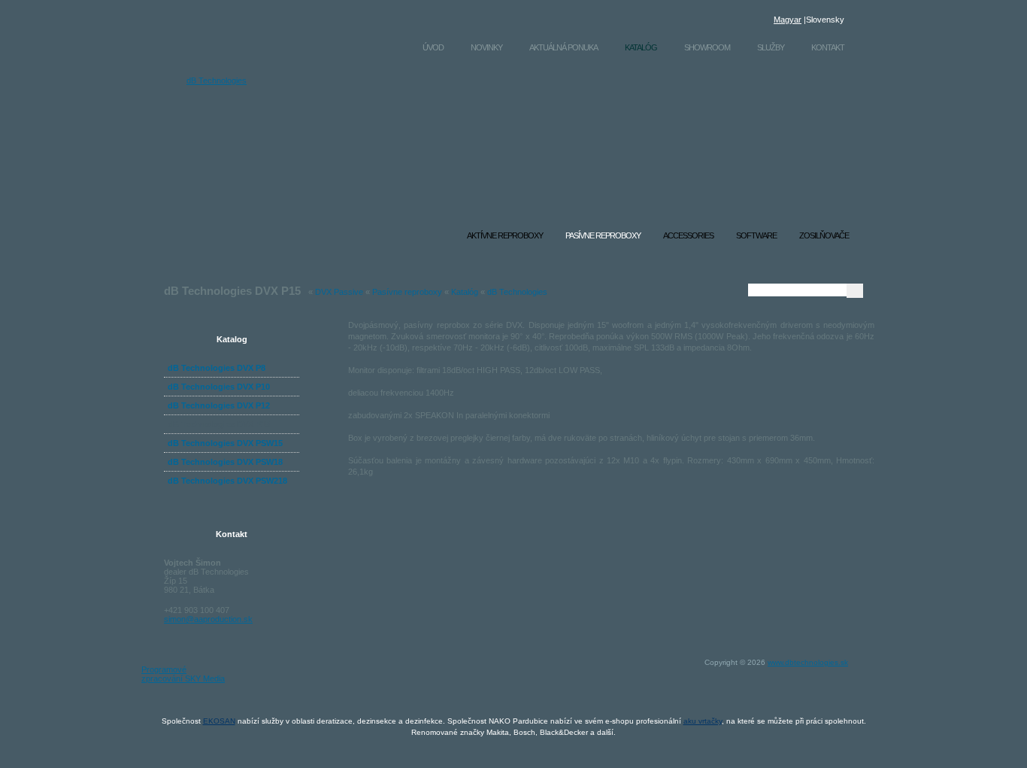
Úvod (433, 47)
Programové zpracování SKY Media (183, 674)
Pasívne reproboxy (407, 291)
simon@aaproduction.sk (208, 619)
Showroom (707, 47)
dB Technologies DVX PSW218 (227, 480)
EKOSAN (219, 721)
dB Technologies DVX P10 (219, 386)
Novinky (486, 47)
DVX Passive (339, 291)
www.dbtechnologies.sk (808, 662)
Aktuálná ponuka (563, 47)
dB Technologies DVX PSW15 (225, 443)
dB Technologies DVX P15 (219, 424)
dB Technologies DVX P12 (219, 405)
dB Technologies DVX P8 (216, 367)
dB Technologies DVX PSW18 (225, 461)
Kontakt (827, 47)
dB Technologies (216, 80)
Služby (770, 47)
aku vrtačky (702, 721)
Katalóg (641, 47)
